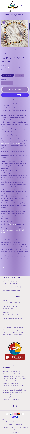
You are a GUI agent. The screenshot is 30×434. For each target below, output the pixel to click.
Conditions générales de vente (10, 430)
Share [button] (4, 267)
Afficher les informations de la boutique (15, 110)
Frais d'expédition (12, 67)
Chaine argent (6, 143)
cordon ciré (16, 143)
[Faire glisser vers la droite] (19, 49)
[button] (4, 6)
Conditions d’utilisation (9, 427)
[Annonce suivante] (27, 15)
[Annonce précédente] (3, 15)
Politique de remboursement (19, 422)
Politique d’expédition (22, 427)
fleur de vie (12, 224)
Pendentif (20, 75)
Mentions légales (24, 430)
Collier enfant (7, 75)
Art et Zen (8, 419)
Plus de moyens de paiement (15, 99)
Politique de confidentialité (16, 424)
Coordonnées (16, 432)
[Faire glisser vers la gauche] (11, 49)
